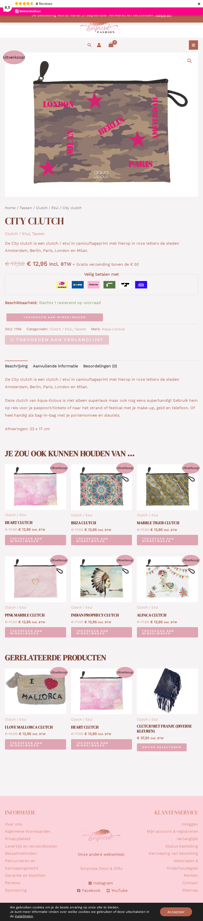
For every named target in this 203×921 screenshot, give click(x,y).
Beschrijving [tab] (16, 366)
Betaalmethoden (21, 853)
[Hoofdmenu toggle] (193, 44)
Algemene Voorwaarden (28, 831)
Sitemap (190, 890)
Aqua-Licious (113, 329)
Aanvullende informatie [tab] (55, 366)
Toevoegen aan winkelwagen (55, 317)
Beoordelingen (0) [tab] (100, 366)
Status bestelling (181, 846)
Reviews (12, 882)
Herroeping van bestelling (173, 853)
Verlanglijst (187, 838)
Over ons (13, 824)
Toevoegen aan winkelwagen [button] (26, 540)
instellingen (24, 916)
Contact (190, 882)
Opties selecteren (161, 747)
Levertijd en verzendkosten (31, 846)
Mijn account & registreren (172, 831)
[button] (89, 45)
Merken (191, 875)
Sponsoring (16, 890)
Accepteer (176, 912)
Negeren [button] (163, 15)
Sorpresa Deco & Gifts (101, 868)
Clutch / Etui (47, 208)
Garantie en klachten (25, 875)
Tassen (26, 208)
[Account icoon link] (99, 45)
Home (10, 208)
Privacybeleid (17, 838)
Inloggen (189, 824)
